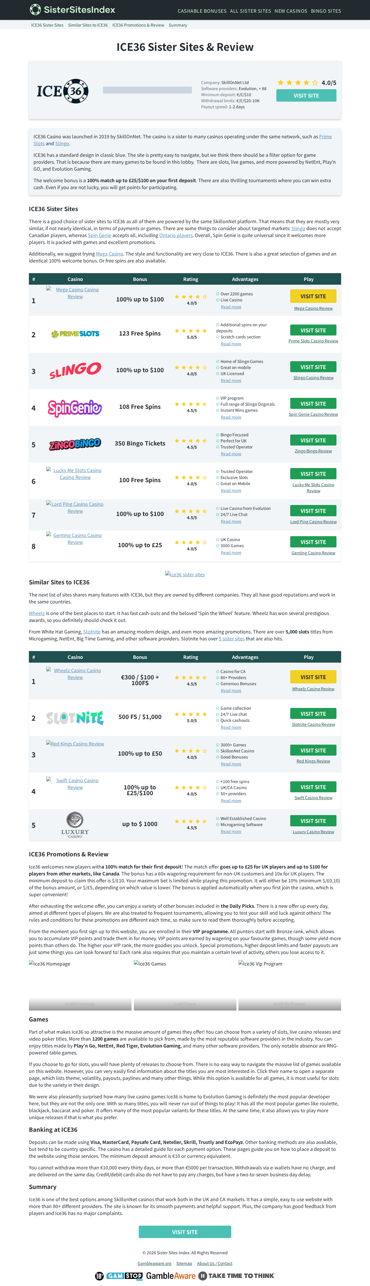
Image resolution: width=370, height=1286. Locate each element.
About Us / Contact (214, 1263)
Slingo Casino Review (313, 377)
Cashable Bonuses (202, 10)
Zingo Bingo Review (313, 451)
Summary (178, 25)
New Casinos (291, 10)
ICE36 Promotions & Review (138, 25)
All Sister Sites (250, 10)
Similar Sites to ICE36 (88, 25)
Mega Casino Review (313, 308)
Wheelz (37, 613)
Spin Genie (99, 235)
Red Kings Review (313, 761)
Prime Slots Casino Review (313, 341)
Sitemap (184, 1263)
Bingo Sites (326, 10)
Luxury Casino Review (313, 831)
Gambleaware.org (154, 1263)
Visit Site (306, 95)
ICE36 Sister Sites (47, 25)
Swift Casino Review (313, 797)
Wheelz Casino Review (313, 689)
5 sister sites (232, 638)
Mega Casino (109, 253)
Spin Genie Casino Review (313, 414)
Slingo (62, 143)
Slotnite (92, 631)
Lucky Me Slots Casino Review (313, 487)
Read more (231, 307)
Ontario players (176, 235)
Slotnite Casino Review (313, 724)
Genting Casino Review (313, 553)
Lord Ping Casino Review (313, 521)
